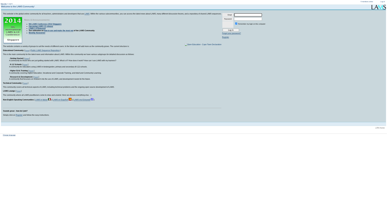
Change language (9, 135)
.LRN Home (380, 128)
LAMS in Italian (41, 100)
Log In (382, 1)
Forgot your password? (231, 33)
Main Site (4, 4)
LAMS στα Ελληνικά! (82, 100)
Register (19, 115)
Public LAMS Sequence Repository (45, 50)
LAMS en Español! (60, 100)
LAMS (87, 14)
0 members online (367, 1)
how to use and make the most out (58, 31)
